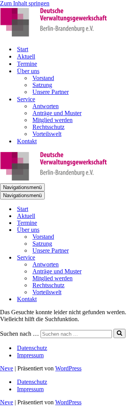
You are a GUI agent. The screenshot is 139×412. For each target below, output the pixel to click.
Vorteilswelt (46, 134)
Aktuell (26, 56)
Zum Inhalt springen (24, 3)
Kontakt (27, 141)
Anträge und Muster (56, 113)
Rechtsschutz (48, 127)
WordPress (68, 368)
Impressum (30, 355)
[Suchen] (119, 333)
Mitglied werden (52, 120)
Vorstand (43, 78)
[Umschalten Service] (135, 258)
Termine (27, 63)
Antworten (45, 106)
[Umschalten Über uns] (135, 230)
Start (22, 49)
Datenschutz (32, 348)
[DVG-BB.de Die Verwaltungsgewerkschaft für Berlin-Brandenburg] (54, 35)
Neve (6, 368)
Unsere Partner (50, 92)
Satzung (42, 85)
